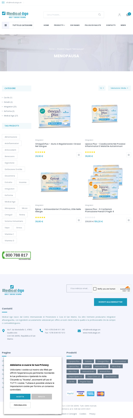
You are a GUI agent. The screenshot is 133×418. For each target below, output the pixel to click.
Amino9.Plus (105, 371)
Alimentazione (11, 137)
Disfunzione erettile (13, 169)
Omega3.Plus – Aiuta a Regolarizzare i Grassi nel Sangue (58, 145)
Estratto (8, 182)
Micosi (24, 208)
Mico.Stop (116, 366)
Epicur (87, 366)
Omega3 (8, 214)
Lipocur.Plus (74, 366)
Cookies (82, 414)
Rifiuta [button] (41, 396)
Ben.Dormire (111, 376)
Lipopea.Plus (74, 361)
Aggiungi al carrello (79, 155)
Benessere (10, 156)
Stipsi (7, 227)
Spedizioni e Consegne (67, 414)
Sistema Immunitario (14, 221)
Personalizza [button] (20, 405)
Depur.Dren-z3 (94, 376)
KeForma (8, 111)
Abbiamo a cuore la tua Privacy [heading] (29, 365)
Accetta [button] (20, 396)
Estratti (7, 102)
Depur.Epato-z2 (75, 376)
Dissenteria (10, 175)
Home (52, 49)
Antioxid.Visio (100, 366)
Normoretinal (120, 361)
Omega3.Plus (103, 361)
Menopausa (10, 208)
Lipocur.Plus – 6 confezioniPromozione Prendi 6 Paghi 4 (99, 210)
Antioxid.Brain (88, 371)
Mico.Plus (73, 371)
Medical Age (9, 115)
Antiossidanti (10, 149)
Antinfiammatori (12, 143)
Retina (22, 214)
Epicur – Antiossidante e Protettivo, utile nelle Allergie (58, 210)
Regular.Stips (85, 381)
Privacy (92, 414)
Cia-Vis (6, 97)
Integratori (8, 106)
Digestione (9, 162)
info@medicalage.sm (14, 2)
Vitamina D (9, 240)
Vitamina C (9, 234)
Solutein (88, 361)
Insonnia (22, 182)
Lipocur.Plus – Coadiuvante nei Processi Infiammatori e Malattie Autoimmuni (105, 145)
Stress (19, 227)
